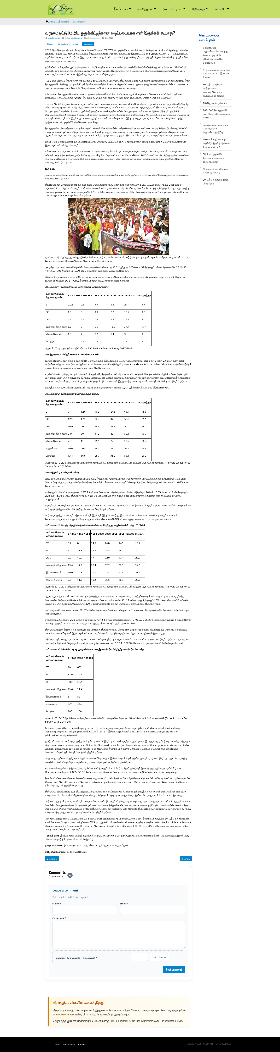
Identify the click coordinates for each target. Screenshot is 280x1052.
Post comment (174, 969)
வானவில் (220, 8)
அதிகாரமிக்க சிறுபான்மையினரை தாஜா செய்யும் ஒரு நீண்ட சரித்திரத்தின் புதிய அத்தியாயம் (216, 55)
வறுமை (76, 44)
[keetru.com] (61, 8)
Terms (57, 1044)
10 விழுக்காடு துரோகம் (215, 103)
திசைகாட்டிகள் (173, 8)
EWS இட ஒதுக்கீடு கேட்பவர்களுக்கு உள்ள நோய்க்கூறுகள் (214, 157)
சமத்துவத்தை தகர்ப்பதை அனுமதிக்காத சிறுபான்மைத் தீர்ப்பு (215, 128)
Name (56, 903)
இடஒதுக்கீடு (63, 44)
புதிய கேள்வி (159, 957)
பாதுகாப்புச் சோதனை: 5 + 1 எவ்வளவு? (76, 957)
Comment (59, 918)
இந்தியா (50, 44)
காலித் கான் (54, 37)
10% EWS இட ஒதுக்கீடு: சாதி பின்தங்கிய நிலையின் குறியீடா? (216, 113)
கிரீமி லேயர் (88, 44)
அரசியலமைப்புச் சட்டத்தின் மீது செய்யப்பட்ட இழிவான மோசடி (216, 73)
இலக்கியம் (121, 8)
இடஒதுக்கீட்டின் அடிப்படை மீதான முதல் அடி (216, 170)
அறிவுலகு (198, 8)
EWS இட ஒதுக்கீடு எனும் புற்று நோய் (215, 181)
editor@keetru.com (63, 1014)
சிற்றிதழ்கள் (145, 8)
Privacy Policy (69, 1044)
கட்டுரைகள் (76, 37)
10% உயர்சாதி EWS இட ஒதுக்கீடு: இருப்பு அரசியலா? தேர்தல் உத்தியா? (217, 143)
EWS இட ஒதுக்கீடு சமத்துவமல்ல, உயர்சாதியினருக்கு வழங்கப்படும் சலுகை (213, 90)
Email (124, 903)
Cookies (82, 1044)
